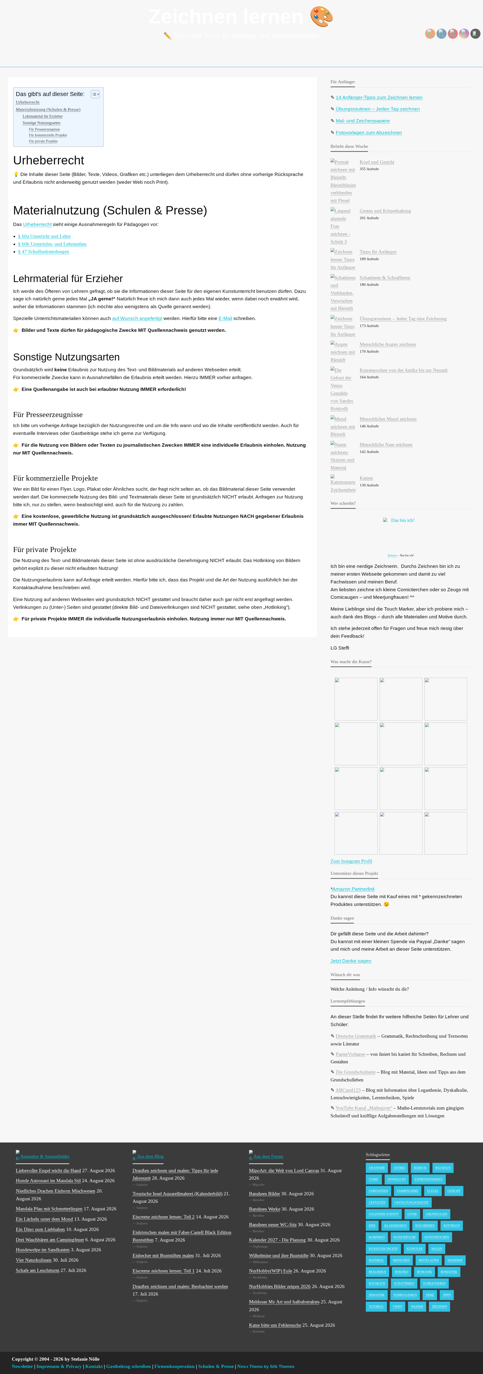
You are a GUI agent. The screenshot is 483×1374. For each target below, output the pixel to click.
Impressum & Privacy (59, 1366)
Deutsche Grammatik (356, 1036)
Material (376, 1260)
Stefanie (392, 555)
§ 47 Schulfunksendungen (43, 251)
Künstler (415, 1249)
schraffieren (434, 1283)
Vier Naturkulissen (34, 1260)
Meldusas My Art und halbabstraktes (284, 1301)
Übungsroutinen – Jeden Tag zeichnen (378, 109)
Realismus (377, 1272)
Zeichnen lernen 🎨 (241, 16)
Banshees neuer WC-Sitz (273, 1224)
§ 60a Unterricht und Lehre (44, 236)
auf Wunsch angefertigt (137, 318)
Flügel (433, 1191)
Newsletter (22, 1366)
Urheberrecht (27, 102)
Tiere (430, 1295)
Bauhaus (443, 1168)
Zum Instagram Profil (351, 861)
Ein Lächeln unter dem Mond (44, 1219)
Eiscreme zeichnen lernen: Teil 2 (164, 1216)
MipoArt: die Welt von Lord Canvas (284, 1170)
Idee (372, 1225)
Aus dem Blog (150, 1156)
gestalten (377, 1202)
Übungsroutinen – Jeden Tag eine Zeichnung (403, 318)
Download (397, 1179)
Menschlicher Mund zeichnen (388, 419)
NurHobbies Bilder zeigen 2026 (280, 1286)
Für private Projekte (43, 141)
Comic (374, 1179)
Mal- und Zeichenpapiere (363, 120)
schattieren (404, 1283)
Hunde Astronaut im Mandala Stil (48, 1180)
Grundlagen (436, 1214)
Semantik (377, 1295)
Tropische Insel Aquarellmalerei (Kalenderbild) (177, 1193)
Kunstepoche (405, 1237)
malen (436, 1249)
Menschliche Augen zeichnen (388, 344)
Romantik (449, 1272)
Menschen (401, 1260)
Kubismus (377, 1237)
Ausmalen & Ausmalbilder (44, 1156)
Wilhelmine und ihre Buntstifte (278, 1255)
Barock (420, 1168)
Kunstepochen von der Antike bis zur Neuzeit (404, 370)
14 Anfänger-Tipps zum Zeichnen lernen (379, 97)
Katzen (366, 478)
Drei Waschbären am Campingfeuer (50, 1239)
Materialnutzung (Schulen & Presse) (48, 109)
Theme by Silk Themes (271, 1366)
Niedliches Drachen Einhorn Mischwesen (55, 1191)
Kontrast (452, 1225)
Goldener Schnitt (384, 1214)
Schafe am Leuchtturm (37, 1270)
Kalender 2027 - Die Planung (277, 1240)
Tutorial (376, 1306)
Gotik (412, 1214)
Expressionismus (429, 1179)
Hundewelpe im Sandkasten (43, 1249)
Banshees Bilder (264, 1193)
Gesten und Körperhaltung (385, 210)
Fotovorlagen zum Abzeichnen (369, 132)
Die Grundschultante (356, 1072)
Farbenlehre (407, 1191)
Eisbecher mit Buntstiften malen (163, 1255)
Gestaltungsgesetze (411, 1202)
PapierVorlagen (350, 1054)
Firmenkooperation (174, 1366)
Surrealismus (405, 1295)
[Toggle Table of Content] (92, 94)
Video (397, 1306)
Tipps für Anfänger (378, 251)
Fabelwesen (378, 1191)
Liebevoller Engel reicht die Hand (48, 1170)
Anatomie (377, 1168)
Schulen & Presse (216, 1366)
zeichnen (439, 1306)
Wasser (417, 1306)
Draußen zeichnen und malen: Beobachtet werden (180, 1286)
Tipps (447, 1295)
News (242, 1366)
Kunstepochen (437, 1237)
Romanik (424, 1272)
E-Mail (225, 318)
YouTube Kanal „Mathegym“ (364, 1108)
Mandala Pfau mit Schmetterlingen (49, 1208)
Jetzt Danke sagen (351, 961)
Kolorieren (425, 1225)
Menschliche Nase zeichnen (386, 444)
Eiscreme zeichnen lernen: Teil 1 (164, 1270)
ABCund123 (348, 1090)
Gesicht (454, 1191)
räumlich (377, 1283)
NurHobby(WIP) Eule (270, 1270)
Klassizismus (395, 1225)
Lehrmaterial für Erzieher (43, 116)
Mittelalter (429, 1260)
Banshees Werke (264, 1209)
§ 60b (52, 244)
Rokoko (401, 1272)
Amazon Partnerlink (353, 889)
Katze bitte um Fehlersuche (275, 1325)
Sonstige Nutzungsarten (41, 123)
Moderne (455, 1260)
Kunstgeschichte (383, 1249)
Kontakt (94, 1366)
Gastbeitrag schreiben (128, 1366)
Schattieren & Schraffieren (385, 277)
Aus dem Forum (268, 1156)
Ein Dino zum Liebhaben (40, 1229)
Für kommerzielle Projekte (48, 135)
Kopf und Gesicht (377, 162)
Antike (399, 1168)
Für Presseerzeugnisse (44, 129)
